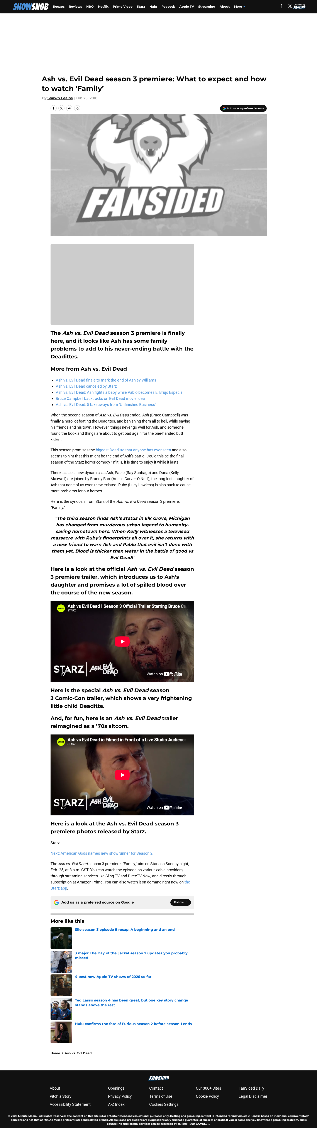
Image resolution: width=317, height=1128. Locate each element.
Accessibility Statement (70, 1104)
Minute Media (27, 1116)
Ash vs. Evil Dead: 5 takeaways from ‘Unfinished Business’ (106, 404)
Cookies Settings (163, 1104)
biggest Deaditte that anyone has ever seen (133, 450)
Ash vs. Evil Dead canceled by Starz (86, 386)
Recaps (58, 7)
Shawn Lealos (60, 98)
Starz (141, 7)
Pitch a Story (60, 1096)
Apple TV (186, 7)
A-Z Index (116, 1104)
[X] (290, 6)
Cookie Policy (207, 1096)
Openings (116, 1088)
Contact (156, 1088)
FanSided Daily (251, 1088)
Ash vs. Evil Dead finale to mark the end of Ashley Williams (106, 380)
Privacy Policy (120, 1096)
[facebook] (281, 6)
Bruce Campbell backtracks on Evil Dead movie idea (100, 398)
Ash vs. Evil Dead (78, 1053)
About (225, 7)
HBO (90, 7)
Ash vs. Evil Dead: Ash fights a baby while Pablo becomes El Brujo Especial (119, 392)
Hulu (153, 7)
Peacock (168, 7)
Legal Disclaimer (253, 1096)
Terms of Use (160, 1096)
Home (55, 1053)
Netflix (103, 7)
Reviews (75, 7)
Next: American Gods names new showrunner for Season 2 (102, 853)
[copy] (77, 108)
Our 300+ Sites (208, 1088)
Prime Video (122, 7)
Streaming (206, 7)
